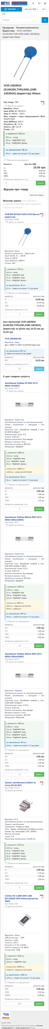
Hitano (16, 108)
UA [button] (43, 9)
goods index (6, 1023)
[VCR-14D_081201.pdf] (43, 103)
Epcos (17, 251)
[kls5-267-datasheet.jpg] (42, 783)
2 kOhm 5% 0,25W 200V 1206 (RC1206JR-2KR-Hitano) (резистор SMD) (21, 898)
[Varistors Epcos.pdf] (42, 215)
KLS (16, 819)
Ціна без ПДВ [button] (30, 9)
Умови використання (23, 1028)
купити (41, 183)
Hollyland (18, 691)
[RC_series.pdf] (42, 897)
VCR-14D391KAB (13, 338)
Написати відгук (37, 195)
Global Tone (19, 420)
